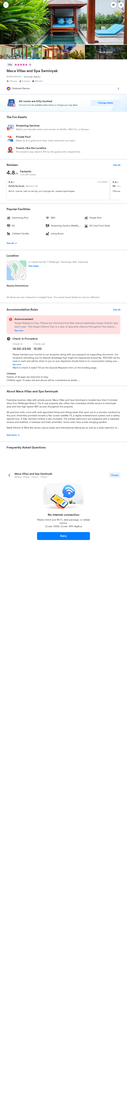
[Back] (6, 5)
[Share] (121, 5)
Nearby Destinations (17, 285)
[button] (16, 270)
